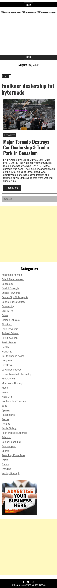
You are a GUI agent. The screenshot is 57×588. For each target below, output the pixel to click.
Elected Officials (11, 319)
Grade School (9, 342)
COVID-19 (7, 310)
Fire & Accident (10, 337)
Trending (6, 468)
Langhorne (7, 360)
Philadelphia (8, 414)
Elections (7, 324)
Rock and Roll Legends (14, 432)
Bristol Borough (10, 288)
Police (5, 419)
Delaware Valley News (33, 584)
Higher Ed (7, 351)
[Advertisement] (28, 35)
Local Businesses (12, 369)
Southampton (9, 446)
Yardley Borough (10, 473)
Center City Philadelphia (15, 297)
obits (4, 405)
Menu (28, 4)
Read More (13, 188)
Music (5, 387)
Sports (5, 450)
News (5, 392)
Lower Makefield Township (17, 374)
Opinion (6, 410)
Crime (5, 315)
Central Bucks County (13, 301)
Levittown (7, 365)
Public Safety (9, 428)
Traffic (5, 459)
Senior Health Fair (11, 441)
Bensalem (7, 283)
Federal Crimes (10, 333)
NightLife (7, 396)
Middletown (8, 378)
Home (5, 76)
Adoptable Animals (12, 274)
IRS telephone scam (13, 356)
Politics (6, 423)
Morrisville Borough (12, 383)
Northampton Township (14, 401)
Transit (5, 464)
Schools (6, 437)
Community (8, 306)
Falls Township (10, 329)
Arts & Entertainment (13, 279)
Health (5, 347)
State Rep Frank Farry (13, 455)
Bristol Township (11, 292)
